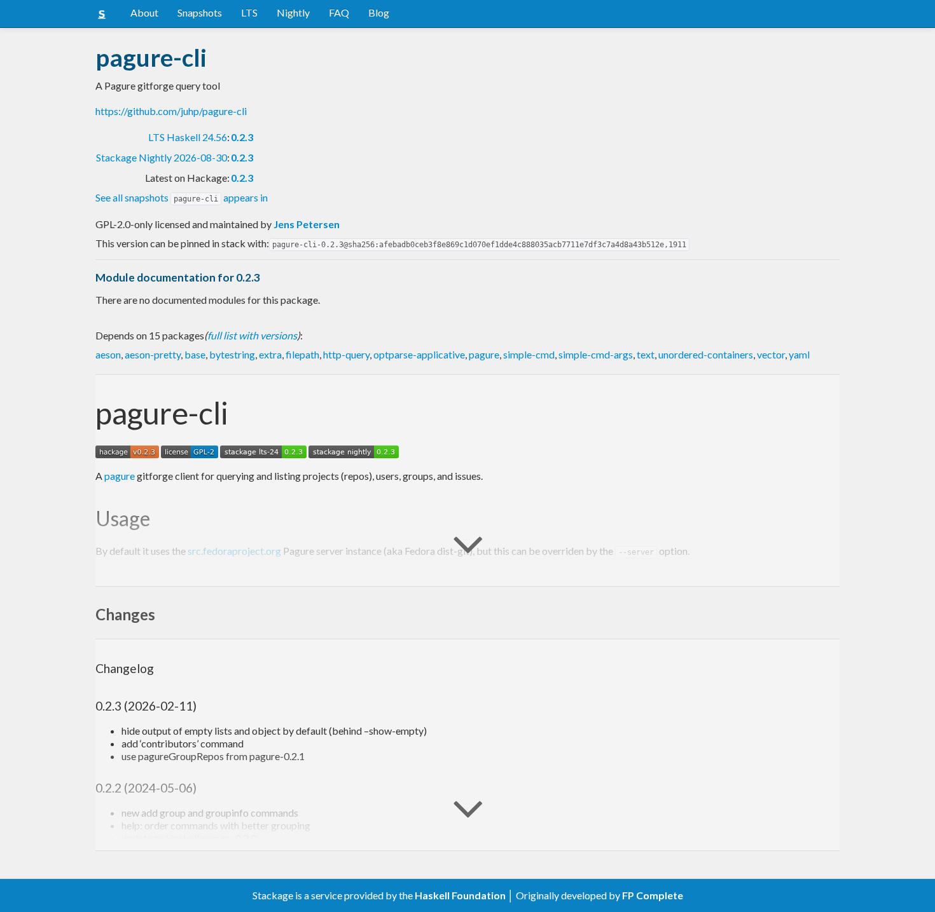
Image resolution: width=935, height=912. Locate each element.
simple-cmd (529, 354)
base (194, 354)
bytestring (232, 354)
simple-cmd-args (595, 354)
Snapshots (199, 12)
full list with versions (252, 335)
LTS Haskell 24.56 (187, 137)
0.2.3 (242, 137)
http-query (346, 354)
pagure (484, 354)
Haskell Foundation (460, 895)
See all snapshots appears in (181, 197)
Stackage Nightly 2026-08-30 (161, 157)
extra (270, 354)
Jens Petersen (307, 224)
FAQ (339, 12)
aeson (108, 354)
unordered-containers (705, 354)
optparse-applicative (419, 354)
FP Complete (652, 895)
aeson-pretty (153, 354)
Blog (378, 12)
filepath (302, 354)
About (144, 12)
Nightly (293, 12)
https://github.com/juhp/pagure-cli (171, 111)
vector (771, 354)
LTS (249, 12)
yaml (799, 354)
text (645, 354)
